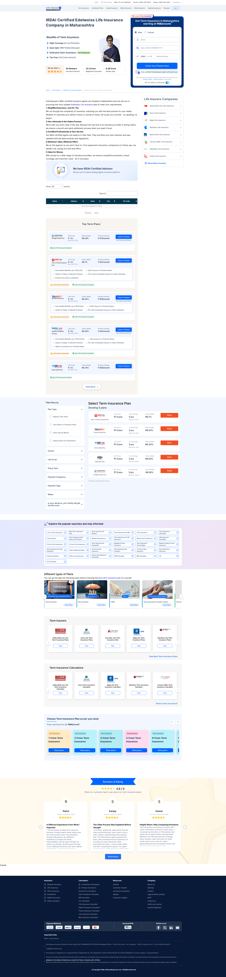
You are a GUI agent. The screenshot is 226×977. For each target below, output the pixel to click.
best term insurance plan (110, 578)
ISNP (149, 898)
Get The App (107, 2)
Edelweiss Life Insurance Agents (72, 90)
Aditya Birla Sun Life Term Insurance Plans (60, 639)
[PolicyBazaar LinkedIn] (171, 927)
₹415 (169, 457)
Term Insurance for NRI (122, 532)
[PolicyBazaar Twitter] (165, 927)
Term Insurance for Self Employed (54, 550)
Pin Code (126, 201)
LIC (160, 556)
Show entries (58, 186)
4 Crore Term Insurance (107, 740)
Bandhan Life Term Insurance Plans (165, 639)
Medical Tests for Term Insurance (167, 544)
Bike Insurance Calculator (88, 917)
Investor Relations (154, 907)
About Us (151, 884)
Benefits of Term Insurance (119, 544)
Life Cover (52, 459)
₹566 (169, 471)
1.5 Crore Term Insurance (142, 550)
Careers (150, 891)
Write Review (113, 857)
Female (151, 32)
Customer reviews (120, 888)
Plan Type (52, 409)
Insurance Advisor (53, 556)
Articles (116, 884)
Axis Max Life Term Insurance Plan (112, 639)
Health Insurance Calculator (89, 907)
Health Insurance (53, 898)
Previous (88, 213)
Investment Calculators (90, 884)
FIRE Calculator (119, 556)
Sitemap (150, 888)
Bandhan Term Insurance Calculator (138, 686)
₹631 (169, 443)
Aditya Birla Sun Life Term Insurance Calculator (60, 686)
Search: (102, 193)
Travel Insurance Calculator (89, 911)
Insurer (51, 451)
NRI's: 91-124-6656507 (122, 2)
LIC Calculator (51, 561)
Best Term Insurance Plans (166, 656)
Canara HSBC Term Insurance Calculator (165, 686)
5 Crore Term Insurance (55, 544)
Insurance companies (121, 891)
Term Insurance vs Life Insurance (121, 538)
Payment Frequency (57, 477)
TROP (113, 602)
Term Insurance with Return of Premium (76, 538)
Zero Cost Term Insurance (164, 550)
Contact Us (176, 2)
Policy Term (53, 468)
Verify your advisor (154, 904)
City (108, 201)
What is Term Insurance (144, 538)
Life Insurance (56, 90)
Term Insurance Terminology (142, 544)
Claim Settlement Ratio (77, 550)
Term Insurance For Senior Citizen (155, 602)
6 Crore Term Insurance (159, 740)
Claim (96, 2)
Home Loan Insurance (76, 556)
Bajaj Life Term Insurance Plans (139, 639)
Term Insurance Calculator (164, 532)
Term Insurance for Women (98, 532)
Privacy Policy (148, 79)
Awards (116, 894)
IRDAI (46, 938)
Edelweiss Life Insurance (82, 104)
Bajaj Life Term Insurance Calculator (113, 686)
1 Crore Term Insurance (55, 532)
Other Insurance (53, 901)
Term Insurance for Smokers (120, 550)
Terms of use (157, 79)
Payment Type (54, 485)
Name (54, 201)
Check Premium (124, 237)
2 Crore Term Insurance (77, 544)
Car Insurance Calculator (88, 914)
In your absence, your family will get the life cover (64, 504)
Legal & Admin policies (156, 894)
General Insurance (54, 884)
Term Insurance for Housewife (98, 544)
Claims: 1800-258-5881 (161, 2)
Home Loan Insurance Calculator (99, 556)
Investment (51, 894)
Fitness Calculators (89, 888)
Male (140, 32)
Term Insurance (142, 532)
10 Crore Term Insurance (96, 550)
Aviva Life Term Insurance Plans (86, 639)
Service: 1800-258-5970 (142, 2)
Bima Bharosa (54, 938)
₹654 (169, 415)
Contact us (151, 901)
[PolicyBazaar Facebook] (158, 927)
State (93, 201)
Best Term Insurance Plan (76, 532)
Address (74, 201)
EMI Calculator (141, 556)
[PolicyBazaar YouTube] (177, 927)
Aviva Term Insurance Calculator (86, 686)
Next (96, 213)
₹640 (169, 429)
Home (47, 90)
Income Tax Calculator (87, 891)
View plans (59, 750)
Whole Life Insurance (99, 538)
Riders (50, 494)
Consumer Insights (120, 898)
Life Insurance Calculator (164, 538)
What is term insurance (166, 703)
